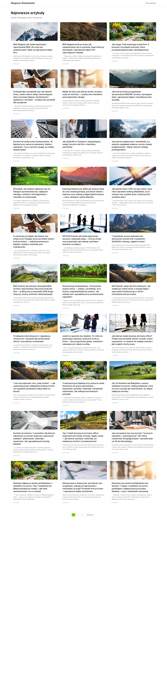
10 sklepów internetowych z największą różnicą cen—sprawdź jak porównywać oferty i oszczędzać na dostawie (31, 339)
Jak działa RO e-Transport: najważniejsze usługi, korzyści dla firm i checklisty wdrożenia (81, 144)
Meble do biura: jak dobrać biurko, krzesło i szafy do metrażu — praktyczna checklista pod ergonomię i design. (82, 94)
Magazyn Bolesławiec (23, 3)
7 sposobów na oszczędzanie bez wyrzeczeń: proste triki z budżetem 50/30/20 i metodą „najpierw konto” (128, 239)
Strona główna (150, 3)
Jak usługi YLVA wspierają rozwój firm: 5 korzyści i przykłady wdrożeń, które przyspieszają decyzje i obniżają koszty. (130, 47)
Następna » (90, 515)
